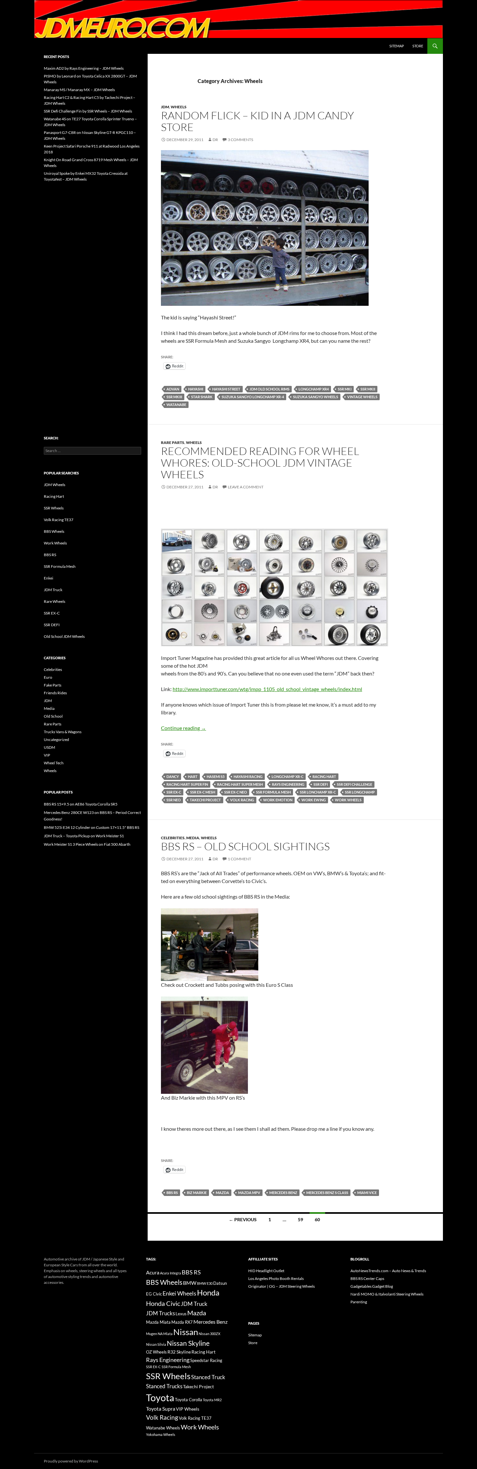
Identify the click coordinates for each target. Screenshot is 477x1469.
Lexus (181, 1313)
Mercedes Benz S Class (327, 1192)
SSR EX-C (173, 792)
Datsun (220, 1283)
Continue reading (183, 728)
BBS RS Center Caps (367, 1278)
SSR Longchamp (360, 792)
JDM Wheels (54, 484)
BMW (189, 1283)
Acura (152, 1272)
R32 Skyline (179, 1352)
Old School (53, 716)
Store (417, 46)
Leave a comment (245, 486)
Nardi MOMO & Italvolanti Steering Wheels (386, 1294)
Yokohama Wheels (160, 1434)
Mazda (222, 1192)
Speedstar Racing (206, 1360)
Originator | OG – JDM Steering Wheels (281, 1286)
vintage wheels (362, 397)
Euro (48, 677)
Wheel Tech (54, 762)
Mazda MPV (249, 1192)
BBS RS (172, 1192)
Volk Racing (242, 800)
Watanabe (176, 404)
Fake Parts (52, 685)
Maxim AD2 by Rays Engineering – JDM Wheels (84, 68)
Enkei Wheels (179, 1293)
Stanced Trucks (164, 1386)
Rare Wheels (54, 601)
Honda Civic (163, 1303)
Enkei (48, 578)
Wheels (179, 106)
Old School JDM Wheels (64, 636)
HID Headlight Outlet (266, 1270)
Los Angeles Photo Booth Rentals (276, 1278)
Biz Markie (197, 1192)
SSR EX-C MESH (202, 792)
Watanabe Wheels (163, 1427)
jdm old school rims (269, 389)
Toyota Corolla (188, 1399)
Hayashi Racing (248, 776)
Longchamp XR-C (287, 776)
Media (192, 837)
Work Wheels (348, 800)
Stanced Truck (208, 1377)
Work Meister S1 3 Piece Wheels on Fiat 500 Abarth (87, 844)
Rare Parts (172, 442)
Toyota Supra (160, 1408)
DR (215, 139)
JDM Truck (53, 589)
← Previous (243, 1219)
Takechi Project (205, 800)
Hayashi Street (226, 389)
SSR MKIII (174, 397)
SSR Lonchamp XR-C (318, 792)
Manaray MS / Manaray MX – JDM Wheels (79, 89)
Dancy (172, 776)
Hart (193, 776)
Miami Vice (367, 1192)
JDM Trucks (160, 1313)
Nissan (185, 1332)
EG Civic (154, 1293)
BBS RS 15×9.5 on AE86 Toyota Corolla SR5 (80, 804)
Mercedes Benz (283, 1192)
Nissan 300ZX (209, 1334)
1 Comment (239, 858)
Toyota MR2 (212, 1400)
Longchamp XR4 (314, 389)
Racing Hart (324, 776)
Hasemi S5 (216, 776)
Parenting (358, 1301)
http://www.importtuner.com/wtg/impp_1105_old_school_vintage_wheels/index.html (267, 689)
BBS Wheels (54, 531)
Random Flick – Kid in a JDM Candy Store (257, 121)
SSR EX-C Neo (235, 792)
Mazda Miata (158, 1322)
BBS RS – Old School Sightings (245, 846)
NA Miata (165, 1334)
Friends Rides (55, 692)
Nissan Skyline (188, 1343)
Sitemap (396, 46)
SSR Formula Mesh (273, 792)
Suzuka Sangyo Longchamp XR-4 (253, 397)
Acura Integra (170, 1273)
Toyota (160, 1397)
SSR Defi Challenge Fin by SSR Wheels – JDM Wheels (88, 111)
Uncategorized (56, 739)
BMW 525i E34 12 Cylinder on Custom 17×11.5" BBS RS (91, 827)
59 (300, 1219)
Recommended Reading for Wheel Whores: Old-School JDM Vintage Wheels (260, 462)
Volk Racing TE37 (58, 519)
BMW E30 (205, 1283)
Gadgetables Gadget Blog (371, 1286)
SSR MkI (344, 389)
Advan (172, 389)
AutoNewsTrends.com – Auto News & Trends (388, 1270)
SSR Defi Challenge (354, 784)
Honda (208, 1292)
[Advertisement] (92, 295)
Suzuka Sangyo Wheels (315, 397)
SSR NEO (173, 800)
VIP (47, 755)
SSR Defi (320, 784)
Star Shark (202, 397)
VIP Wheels (187, 1409)
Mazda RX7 (182, 1322)
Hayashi (195, 389)
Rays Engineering (288, 784)
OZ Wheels (156, 1352)
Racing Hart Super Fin (187, 784)
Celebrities (173, 837)
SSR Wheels (54, 508)
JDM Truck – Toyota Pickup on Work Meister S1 (84, 835)
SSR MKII (368, 389)
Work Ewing (313, 800)
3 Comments (240, 139)
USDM (49, 747)
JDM (165, 106)
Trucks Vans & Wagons (62, 731)
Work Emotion (277, 800)
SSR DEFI (52, 624)
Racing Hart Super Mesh (240, 784)
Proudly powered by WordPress (71, 1461)
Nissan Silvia (156, 1344)
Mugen (151, 1334)
